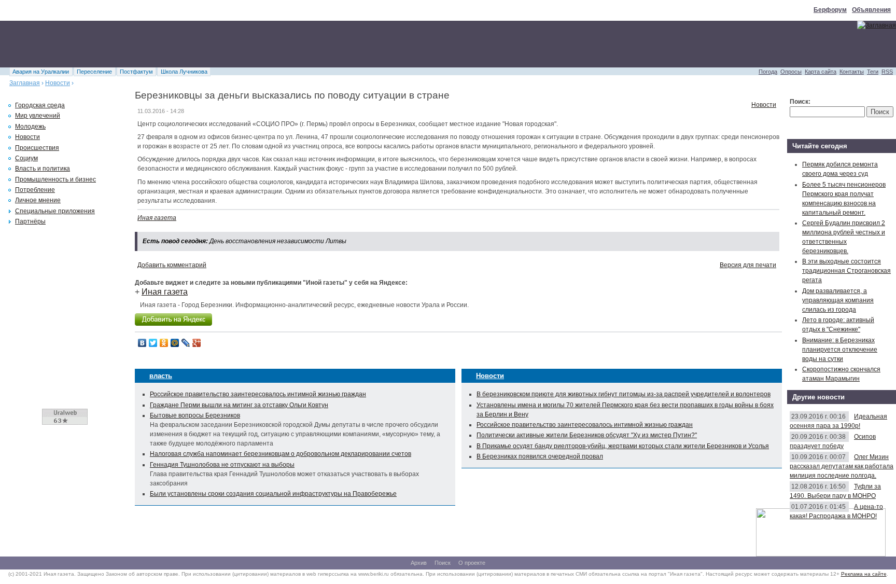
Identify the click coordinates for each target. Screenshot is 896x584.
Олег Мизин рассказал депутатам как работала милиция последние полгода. (841, 466)
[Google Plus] (196, 343)
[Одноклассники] (164, 343)
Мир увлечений (37, 115)
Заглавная (24, 83)
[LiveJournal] (185, 343)
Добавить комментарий (171, 265)
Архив (419, 563)
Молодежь (30, 126)
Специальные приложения (55, 211)
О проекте (471, 563)
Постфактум (136, 71)
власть (160, 376)
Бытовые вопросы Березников (195, 415)
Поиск (443, 563)
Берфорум (830, 9)
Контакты (851, 71)
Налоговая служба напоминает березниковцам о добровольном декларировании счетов (280, 453)
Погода (768, 71)
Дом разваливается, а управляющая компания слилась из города (838, 300)
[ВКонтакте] (142, 343)
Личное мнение (38, 200)
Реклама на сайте (864, 574)
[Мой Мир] (175, 343)
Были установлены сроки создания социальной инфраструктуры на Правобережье (273, 493)
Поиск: (800, 101)
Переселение (94, 71)
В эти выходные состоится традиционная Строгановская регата (846, 271)
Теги (872, 71)
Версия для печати (748, 265)
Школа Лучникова (184, 71)
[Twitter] (153, 343)
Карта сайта (820, 71)
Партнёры (30, 221)
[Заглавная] (876, 25)
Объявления (871, 9)
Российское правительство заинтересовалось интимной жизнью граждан (258, 394)
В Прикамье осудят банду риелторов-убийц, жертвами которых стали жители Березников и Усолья (623, 446)
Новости (57, 83)
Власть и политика (42, 168)
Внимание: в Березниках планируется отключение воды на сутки (839, 350)
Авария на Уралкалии (40, 71)
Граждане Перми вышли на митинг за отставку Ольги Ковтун (239, 405)
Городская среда (40, 105)
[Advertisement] (188, 44)
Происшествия (37, 147)
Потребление (35, 189)
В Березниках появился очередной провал (540, 456)
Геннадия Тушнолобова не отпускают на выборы (222, 464)
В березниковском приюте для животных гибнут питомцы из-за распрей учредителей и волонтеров (624, 394)
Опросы (791, 71)
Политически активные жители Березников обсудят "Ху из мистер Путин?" (587, 435)
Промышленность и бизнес (55, 179)
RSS (887, 71)
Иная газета (156, 217)
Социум (26, 158)
